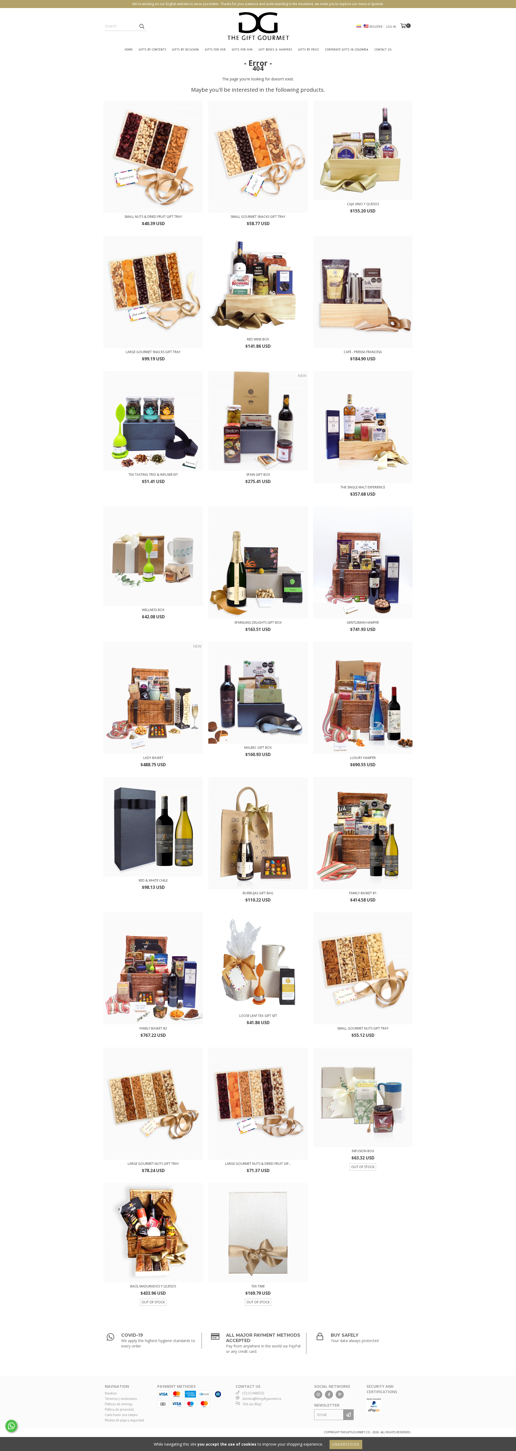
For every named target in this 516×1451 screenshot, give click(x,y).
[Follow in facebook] (329, 1394)
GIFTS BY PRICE (308, 49)
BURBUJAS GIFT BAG (258, 893)
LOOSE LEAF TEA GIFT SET (258, 1015)
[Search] (141, 26)
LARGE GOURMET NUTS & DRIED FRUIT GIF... (258, 1163)
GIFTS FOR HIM (242, 49)
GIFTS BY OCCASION (185, 49)
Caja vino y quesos (363, 204)
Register (376, 27)
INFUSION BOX (363, 1151)
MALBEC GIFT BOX (258, 747)
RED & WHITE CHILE (153, 880)
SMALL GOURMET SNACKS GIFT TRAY (258, 216)
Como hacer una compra (121, 1414)
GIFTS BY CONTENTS (152, 49)
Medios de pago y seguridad (124, 1420)
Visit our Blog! (252, 1404)
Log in (391, 27)
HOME (129, 49)
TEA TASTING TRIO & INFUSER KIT (153, 474)
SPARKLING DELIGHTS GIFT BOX (258, 622)
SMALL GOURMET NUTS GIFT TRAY (363, 1028)
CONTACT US (383, 49)
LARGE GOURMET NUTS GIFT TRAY (153, 1163)
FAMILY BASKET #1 (363, 893)
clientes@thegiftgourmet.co (261, 1398)
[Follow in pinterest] (340, 1394)
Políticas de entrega (118, 1404)
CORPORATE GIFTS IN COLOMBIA (346, 49)
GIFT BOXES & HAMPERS (275, 49)
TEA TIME (258, 1286)
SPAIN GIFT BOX (258, 474)
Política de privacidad (119, 1409)
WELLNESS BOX (153, 610)
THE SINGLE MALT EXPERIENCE (363, 487)
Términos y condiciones (121, 1398)
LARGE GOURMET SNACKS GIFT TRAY (153, 352)
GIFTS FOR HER (215, 49)
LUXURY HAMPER (363, 757)
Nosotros (111, 1393)
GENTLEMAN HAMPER (363, 622)
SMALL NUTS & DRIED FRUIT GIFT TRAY (153, 216)
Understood (346, 1444)
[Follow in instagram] (318, 1394)
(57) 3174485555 (253, 1393)
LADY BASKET (153, 757)
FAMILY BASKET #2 (153, 1028)
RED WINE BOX (258, 339)
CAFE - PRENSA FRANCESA (363, 352)
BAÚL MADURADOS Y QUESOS (153, 1286)
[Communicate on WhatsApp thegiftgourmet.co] (11, 1426)
